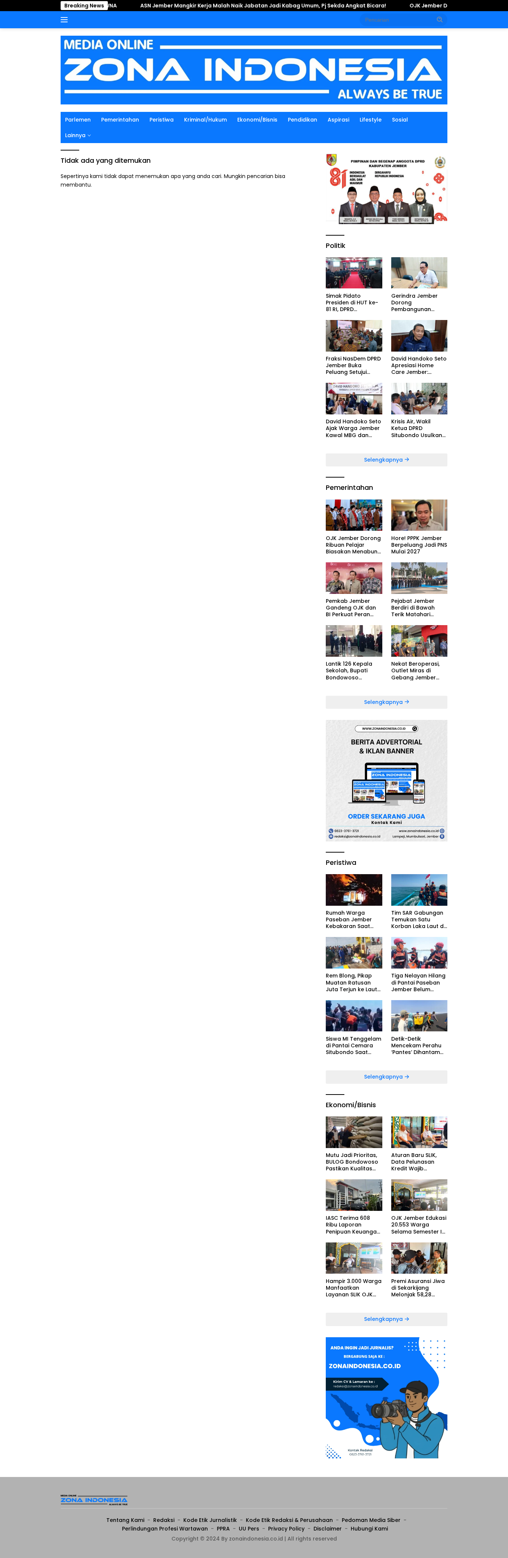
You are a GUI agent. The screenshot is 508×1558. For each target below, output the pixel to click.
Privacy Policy (286, 1528)
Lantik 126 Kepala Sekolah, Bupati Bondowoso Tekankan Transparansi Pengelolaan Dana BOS (351, 670)
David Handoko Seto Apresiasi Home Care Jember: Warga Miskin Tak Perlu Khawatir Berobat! (419, 365)
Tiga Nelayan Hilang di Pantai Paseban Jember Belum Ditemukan (418, 982)
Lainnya (75, 135)
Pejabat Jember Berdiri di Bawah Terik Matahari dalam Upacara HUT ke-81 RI (419, 608)
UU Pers (249, 1528)
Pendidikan (302, 119)
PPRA (223, 1528)
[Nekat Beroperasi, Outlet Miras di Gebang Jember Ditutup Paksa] (419, 641)
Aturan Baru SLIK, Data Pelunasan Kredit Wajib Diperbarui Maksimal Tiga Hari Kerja (419, 1162)
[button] (440, 19)
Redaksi (163, 1520)
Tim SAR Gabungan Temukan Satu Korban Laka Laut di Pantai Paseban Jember (418, 919)
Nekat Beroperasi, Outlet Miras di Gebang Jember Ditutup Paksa (415, 670)
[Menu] (66, 19)
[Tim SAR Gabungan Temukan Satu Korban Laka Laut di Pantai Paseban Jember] (419, 890)
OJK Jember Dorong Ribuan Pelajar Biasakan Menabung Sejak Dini (353, 544)
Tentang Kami (125, 1520)
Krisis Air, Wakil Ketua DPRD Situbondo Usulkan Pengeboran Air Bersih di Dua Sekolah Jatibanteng (416, 428)
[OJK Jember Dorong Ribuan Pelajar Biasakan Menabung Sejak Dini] (354, 515)
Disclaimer (328, 1528)
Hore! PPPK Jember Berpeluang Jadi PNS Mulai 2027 (419, 544)
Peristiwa (161, 119)
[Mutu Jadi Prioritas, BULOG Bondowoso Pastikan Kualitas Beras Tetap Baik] (354, 1132)
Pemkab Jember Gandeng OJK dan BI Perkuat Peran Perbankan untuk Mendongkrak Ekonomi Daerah (351, 608)
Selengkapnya (384, 459)
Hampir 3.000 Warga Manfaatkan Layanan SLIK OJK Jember (354, 1287)
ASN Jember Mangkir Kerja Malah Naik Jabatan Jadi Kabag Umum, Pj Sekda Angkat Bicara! (220, 5)
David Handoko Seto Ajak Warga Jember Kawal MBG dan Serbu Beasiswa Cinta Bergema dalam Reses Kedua (353, 428)
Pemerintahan (120, 119)
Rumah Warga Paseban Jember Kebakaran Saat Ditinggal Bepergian (352, 919)
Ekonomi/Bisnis (257, 119)
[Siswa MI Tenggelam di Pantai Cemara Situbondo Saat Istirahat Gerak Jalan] (354, 1016)
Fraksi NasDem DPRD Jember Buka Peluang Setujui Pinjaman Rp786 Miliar (353, 365)
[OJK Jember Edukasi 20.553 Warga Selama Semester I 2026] (419, 1195)
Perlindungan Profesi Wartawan (165, 1528)
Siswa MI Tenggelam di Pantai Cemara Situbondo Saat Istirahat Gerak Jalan (353, 1045)
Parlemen (78, 119)
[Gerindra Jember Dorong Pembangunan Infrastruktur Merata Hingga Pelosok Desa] (419, 273)
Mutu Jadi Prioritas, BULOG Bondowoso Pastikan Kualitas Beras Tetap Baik (352, 1162)
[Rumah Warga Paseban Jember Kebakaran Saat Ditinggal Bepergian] (354, 890)
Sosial (400, 119)
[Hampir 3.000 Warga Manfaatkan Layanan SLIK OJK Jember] (354, 1258)
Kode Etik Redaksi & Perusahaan (289, 1520)
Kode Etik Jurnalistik (210, 1520)
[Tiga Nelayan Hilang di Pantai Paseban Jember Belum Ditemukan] (419, 953)
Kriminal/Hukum (205, 119)
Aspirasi (338, 119)
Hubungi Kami (369, 1528)
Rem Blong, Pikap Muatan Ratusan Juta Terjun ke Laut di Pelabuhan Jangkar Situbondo (352, 982)
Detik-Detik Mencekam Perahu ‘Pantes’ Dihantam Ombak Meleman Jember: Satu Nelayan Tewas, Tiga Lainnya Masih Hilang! (419, 1045)
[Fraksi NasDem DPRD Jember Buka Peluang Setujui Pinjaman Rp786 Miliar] (354, 336)
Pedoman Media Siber (371, 1520)
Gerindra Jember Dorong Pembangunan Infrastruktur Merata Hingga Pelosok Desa (419, 302)
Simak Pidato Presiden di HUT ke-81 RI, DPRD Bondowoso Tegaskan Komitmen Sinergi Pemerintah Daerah (354, 302)
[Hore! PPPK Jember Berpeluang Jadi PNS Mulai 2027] (419, 515)
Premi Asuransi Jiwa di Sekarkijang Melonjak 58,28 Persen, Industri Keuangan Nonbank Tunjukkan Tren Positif (418, 1287)
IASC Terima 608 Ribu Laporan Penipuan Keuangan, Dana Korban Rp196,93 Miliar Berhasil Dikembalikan (353, 1225)
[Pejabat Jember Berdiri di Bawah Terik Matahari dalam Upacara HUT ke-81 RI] (419, 578)
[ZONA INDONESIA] (254, 69)
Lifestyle (371, 119)
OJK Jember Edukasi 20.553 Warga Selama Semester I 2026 (418, 1225)
